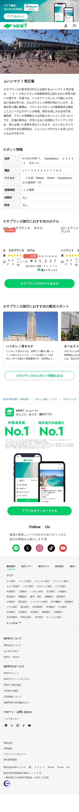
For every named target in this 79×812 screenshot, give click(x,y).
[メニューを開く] (74, 25)
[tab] (11, 566)
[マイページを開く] (65, 25)
